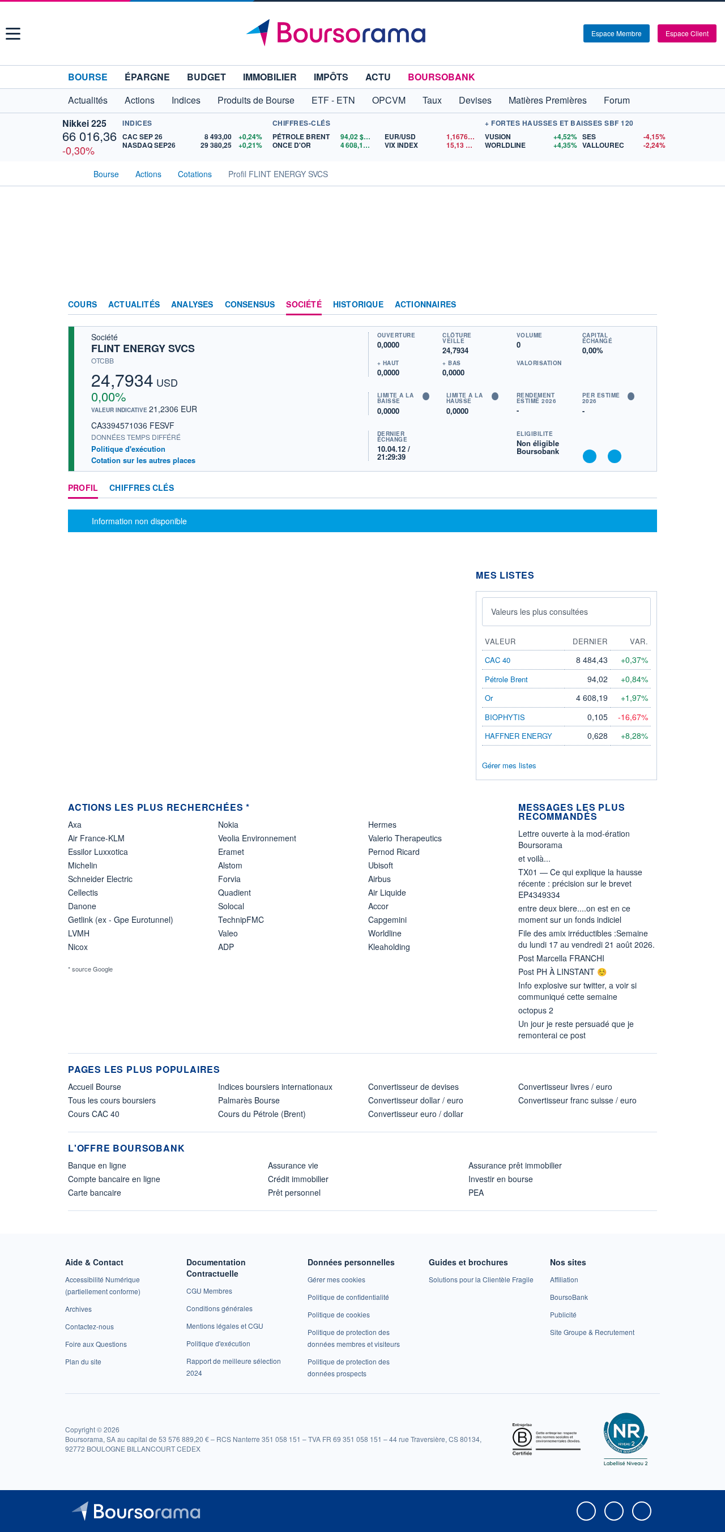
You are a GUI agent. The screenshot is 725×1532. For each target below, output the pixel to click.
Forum (617, 99)
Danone (82, 906)
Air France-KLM (96, 838)
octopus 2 (535, 1010)
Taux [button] (432, 99)
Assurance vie (293, 1165)
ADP (226, 946)
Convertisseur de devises (413, 1086)
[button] (13, 33)
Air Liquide (387, 892)
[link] (78, 1308)
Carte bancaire (94, 1192)
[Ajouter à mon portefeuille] (590, 456)
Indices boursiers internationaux (275, 1086)
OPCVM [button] (389, 99)
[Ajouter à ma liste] (614, 456)
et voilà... (534, 858)
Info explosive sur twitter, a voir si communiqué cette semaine (577, 990)
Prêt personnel (294, 1192)
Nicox (78, 946)
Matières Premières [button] (548, 99)
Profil (83, 488)
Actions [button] (140, 99)
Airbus (379, 878)
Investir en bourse (500, 1178)
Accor (378, 906)
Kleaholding (389, 946)
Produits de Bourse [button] (256, 99)
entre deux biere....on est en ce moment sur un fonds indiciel (574, 913)
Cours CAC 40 (94, 1113)
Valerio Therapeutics (405, 838)
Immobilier (270, 76)
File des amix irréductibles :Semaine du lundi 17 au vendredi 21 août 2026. (586, 938)
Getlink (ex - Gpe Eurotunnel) (120, 919)
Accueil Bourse (94, 1086)
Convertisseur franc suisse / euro (577, 1100)
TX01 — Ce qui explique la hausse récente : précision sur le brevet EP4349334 (580, 883)
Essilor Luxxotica (98, 851)
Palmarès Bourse (249, 1100)
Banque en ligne (97, 1165)
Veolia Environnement (257, 838)
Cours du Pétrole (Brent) (262, 1113)
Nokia (228, 824)
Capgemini (387, 919)
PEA (476, 1192)
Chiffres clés (141, 488)
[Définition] (426, 396)
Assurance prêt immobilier (515, 1165)
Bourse (88, 76)
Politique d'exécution (128, 448)
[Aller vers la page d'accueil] (363, 33)
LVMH (78, 933)
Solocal (231, 906)
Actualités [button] (88, 99)
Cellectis (83, 892)
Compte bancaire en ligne (114, 1178)
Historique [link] (358, 304)
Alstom (230, 865)
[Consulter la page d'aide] (570, 33)
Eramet (231, 851)
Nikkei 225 (84, 123)
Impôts (331, 76)
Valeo (228, 933)
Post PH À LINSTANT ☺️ (562, 971)
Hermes (382, 824)
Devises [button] (475, 99)
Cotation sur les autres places (143, 460)
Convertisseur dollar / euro (415, 1100)
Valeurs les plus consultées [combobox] (539, 611)
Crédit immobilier (298, 1178)
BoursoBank (441, 76)
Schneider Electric (100, 878)
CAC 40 (497, 659)
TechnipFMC (241, 919)
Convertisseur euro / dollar (415, 1113)
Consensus (250, 304)
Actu (378, 76)
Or (489, 697)
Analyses (192, 304)
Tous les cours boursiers (112, 1100)
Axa (75, 824)
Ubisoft (380, 865)
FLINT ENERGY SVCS (143, 348)
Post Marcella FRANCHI (561, 958)
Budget (206, 76)
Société (303, 304)
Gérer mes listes (509, 765)
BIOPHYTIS (505, 717)
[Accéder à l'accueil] (72, 172)
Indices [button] (186, 99)
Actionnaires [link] (425, 304)
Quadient (234, 892)
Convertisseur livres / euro (565, 1086)
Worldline (385, 933)
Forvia (229, 878)
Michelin (82, 865)
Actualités (134, 304)
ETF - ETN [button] (333, 99)
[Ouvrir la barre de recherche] (556, 33)
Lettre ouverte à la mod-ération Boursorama (574, 839)
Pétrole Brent (506, 679)
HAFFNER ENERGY (518, 735)
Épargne (147, 76)
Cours (82, 304)
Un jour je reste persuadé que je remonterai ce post (576, 1029)
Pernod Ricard (394, 851)
